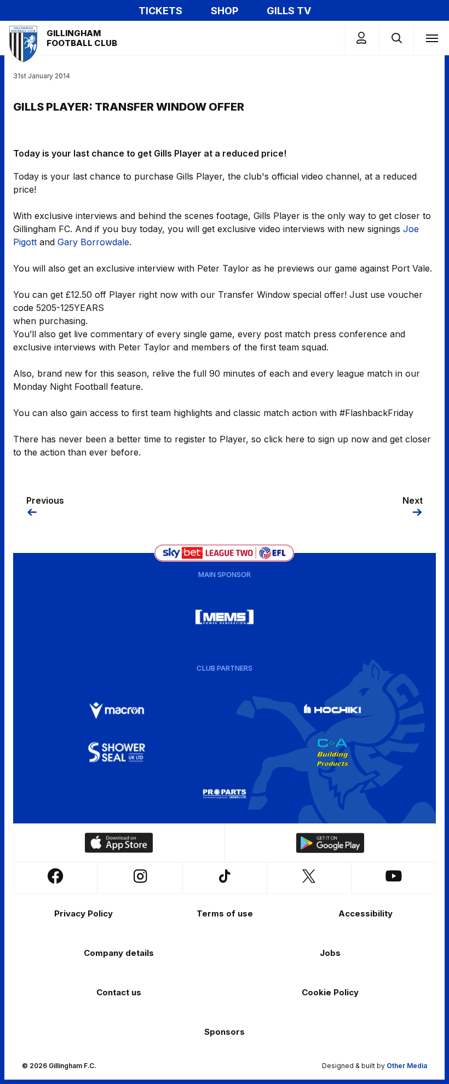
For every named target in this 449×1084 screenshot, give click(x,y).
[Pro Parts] (224, 793)
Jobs (330, 953)
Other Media (407, 1066)
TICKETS (160, 10)
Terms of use (225, 913)
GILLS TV (289, 10)
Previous (45, 500)
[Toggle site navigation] (431, 38)
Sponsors (224, 1032)
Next (412, 500)
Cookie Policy (330, 992)
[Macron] (117, 710)
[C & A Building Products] (332, 752)
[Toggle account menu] (361, 38)
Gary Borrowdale (93, 242)
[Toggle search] (396, 38)
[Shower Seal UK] (117, 752)
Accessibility (365, 913)
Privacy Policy (83, 913)
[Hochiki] (332, 710)
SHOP (224, 10)
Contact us (118, 992)
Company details (119, 953)
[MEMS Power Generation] (224, 617)
